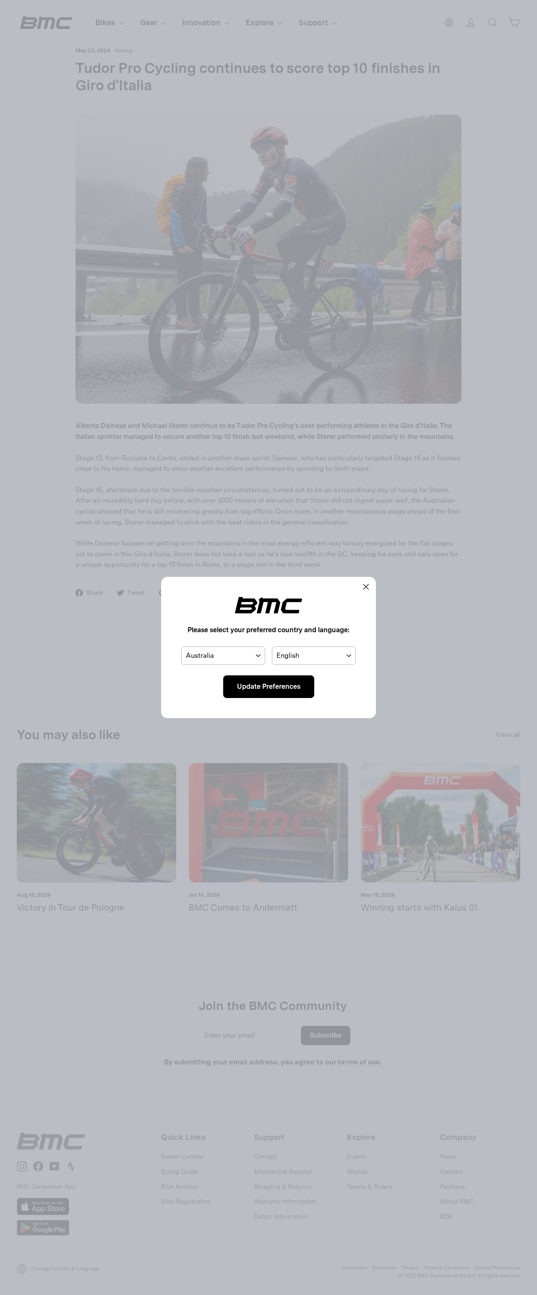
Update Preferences (268, 686)
